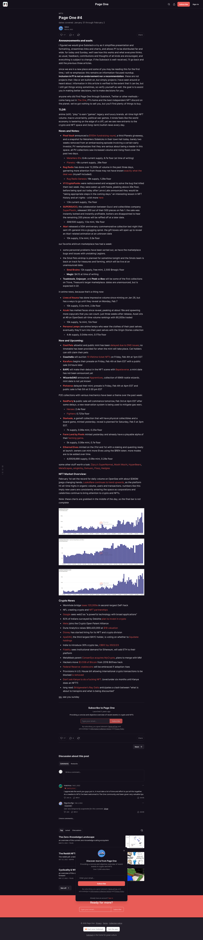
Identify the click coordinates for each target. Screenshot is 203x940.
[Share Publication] (174, 4)
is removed (78, 675)
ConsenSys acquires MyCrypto (98, 657)
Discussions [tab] (76, 830)
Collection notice (115, 923)
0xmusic (88, 468)
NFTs (61, 13)
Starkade (68, 418)
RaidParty (68, 401)
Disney (67, 632)
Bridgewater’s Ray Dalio (86, 687)
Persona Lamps (71, 326)
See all (63, 888)
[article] (101, 842)
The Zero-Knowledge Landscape (76, 837)
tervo (66, 27)
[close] (124, 850)
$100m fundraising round (102, 135)
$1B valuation (111, 628)
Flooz (97, 468)
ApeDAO (67, 637)
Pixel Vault (68, 135)
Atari (65, 226)
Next (137, 747)
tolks (71, 843)
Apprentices (96, 377)
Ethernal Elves (70, 447)
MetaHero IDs (74, 158)
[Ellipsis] (143, 785)
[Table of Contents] (2, 470)
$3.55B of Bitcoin (88, 662)
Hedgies (105, 468)
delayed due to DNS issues (124, 345)
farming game (75, 438)
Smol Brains (73, 269)
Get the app (113, 929)
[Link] (55, 40)
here (101, 197)
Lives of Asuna (71, 297)
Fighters (71, 413)
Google (67, 614)
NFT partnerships (98, 609)
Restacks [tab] (74, 764)
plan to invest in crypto (114, 619)
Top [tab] (61, 830)
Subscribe (183, 4)
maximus (67, 785)
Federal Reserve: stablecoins (78, 666)
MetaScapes (65, 468)
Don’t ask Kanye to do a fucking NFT (82, 679)
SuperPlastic (69, 210)
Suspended (68, 806)
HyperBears (135, 464)
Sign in (196, 4)
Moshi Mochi (120, 464)
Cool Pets (68, 345)
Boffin (71, 859)
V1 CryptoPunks (71, 183)
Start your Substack (95, 929)
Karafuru (68, 361)
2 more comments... (66, 818)
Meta (66, 623)
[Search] (169, 4)
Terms (105, 923)
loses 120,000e (90, 605)
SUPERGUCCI (70, 206)
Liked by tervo (71, 788)
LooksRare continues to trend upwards (103, 482)
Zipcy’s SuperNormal (102, 464)
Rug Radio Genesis (76, 178)
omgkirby (78, 468)
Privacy (99, 923)
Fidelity (67, 649)
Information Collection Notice (100, 891)
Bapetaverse (122, 369)
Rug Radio (68, 167)
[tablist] (69, 763)
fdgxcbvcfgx (69, 803)
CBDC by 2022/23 (109, 645)
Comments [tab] (64, 764)
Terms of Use (112, 889)
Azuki (66, 310)
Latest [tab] (67, 830)
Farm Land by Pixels (73, 434)
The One (82, 100)
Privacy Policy (119, 891)
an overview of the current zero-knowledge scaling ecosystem (84, 840)
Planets (71, 162)
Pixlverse (68, 385)
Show (106, 808)
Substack (89, 935)
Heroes (70, 409)
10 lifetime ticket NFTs (99, 357)
